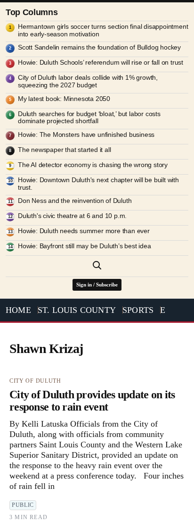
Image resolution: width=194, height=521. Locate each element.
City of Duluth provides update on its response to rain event (92, 400)
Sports (138, 310)
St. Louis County (77, 310)
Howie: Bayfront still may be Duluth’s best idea (84, 246)
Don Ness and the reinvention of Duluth (74, 200)
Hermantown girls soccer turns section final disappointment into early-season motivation (103, 30)
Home (18, 310)
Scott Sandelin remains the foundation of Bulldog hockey (99, 47)
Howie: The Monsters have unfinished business (86, 134)
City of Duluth (35, 381)
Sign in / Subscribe (97, 284)
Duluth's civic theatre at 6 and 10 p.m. (72, 215)
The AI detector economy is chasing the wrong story (93, 164)
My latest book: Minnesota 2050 (64, 98)
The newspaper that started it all (64, 149)
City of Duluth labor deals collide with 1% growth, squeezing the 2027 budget (88, 81)
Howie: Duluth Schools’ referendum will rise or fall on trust (100, 62)
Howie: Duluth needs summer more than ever (84, 231)
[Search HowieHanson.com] (97, 265)
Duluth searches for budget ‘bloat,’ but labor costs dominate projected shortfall (89, 117)
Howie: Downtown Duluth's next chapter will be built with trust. (98, 183)
